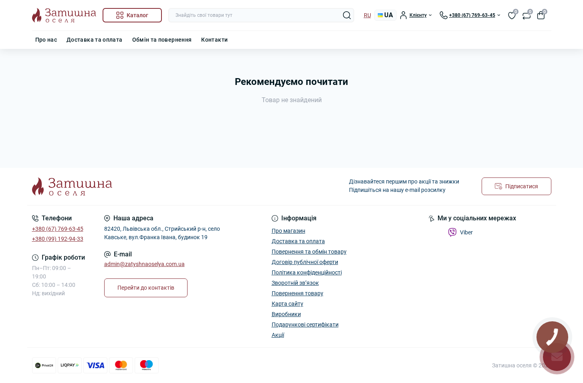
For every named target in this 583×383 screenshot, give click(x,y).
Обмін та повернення (162, 39)
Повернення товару (297, 293)
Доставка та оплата (94, 39)
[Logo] (64, 15)
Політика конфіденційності (307, 272)
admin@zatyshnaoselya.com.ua (144, 264)
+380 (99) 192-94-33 (57, 239)
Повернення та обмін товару (309, 251)
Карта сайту (287, 303)
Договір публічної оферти (305, 262)
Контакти (214, 39)
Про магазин (288, 231)
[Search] (347, 15)
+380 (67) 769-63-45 (57, 229)
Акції (278, 335)
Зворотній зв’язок (295, 283)
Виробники (286, 314)
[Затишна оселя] (159, 186)
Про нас (46, 39)
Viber (466, 232)
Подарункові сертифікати (305, 324)
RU (367, 15)
